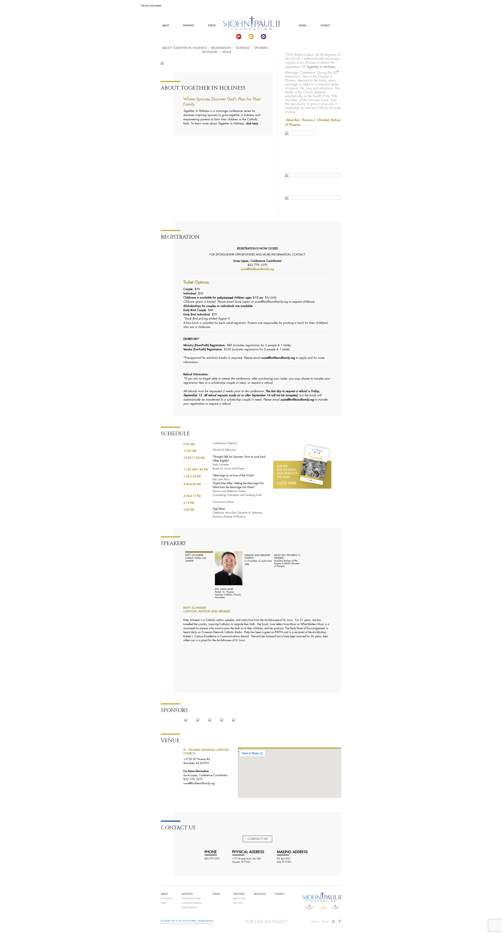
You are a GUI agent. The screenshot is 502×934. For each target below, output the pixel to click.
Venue (227, 52)
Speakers (261, 48)
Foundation (166, 899)
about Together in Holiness (184, 48)
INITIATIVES (188, 26)
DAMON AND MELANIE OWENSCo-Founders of (258, 560)
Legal (325, 922)
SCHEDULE (243, 48)
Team (163, 903)
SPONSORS (209, 52)
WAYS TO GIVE (239, 899)
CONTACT (325, 26)
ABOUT (165, 26)
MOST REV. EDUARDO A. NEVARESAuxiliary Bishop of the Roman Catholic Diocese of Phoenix (287, 561)
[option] (198, 557)
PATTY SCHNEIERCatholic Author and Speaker (195, 558)
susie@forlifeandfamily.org (257, 269)
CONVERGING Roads (191, 899)
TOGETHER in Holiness (192, 903)
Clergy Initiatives (189, 908)
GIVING (302, 26)
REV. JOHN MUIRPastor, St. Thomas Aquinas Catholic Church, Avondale (228, 593)
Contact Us (257, 839)
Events (212, 26)
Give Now (238, 903)
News (314, 922)
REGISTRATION (221, 48)
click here (252, 123)
